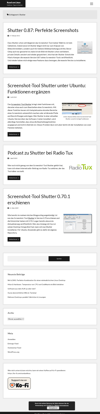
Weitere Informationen (61, 405)
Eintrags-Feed (13, 344)
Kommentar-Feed (14, 348)
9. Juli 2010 (13, 97)
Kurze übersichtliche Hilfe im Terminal (22, 293)
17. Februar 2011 (14, 36)
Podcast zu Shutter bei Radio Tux (40, 153)
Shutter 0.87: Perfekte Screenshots (43, 30)
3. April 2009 (13, 158)
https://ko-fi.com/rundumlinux (19, 373)
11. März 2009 (13, 208)
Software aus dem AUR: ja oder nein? (22, 289)
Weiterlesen (14, 67)
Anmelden (11, 339)
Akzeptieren (53, 408)
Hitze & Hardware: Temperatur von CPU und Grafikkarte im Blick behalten (36, 284)
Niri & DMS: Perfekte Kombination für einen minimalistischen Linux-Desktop (36, 280)
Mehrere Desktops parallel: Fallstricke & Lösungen (27, 297)
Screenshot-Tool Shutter (21, 104)
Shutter (31, 218)
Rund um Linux (13, 2)
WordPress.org (13, 352)
